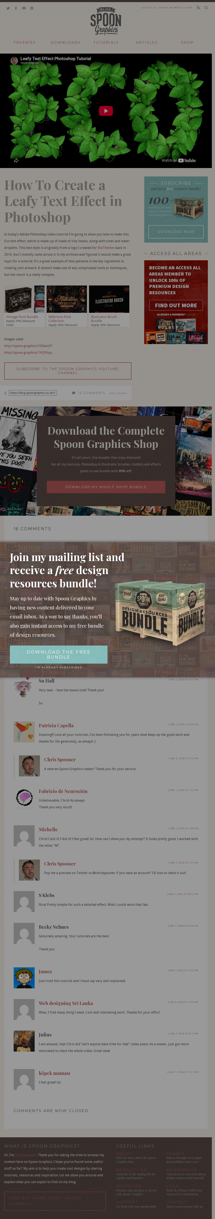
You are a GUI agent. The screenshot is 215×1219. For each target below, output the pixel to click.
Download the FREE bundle (58, 655)
